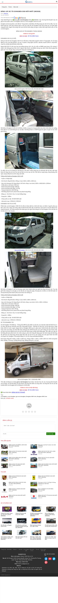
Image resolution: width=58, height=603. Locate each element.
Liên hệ (20, 549)
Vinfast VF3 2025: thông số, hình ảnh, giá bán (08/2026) (6, 514)
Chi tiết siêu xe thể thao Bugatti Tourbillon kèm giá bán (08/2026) (22, 526)
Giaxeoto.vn (24, 565)
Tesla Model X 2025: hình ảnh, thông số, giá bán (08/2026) (7, 538)
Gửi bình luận (50, 433)
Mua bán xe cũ (32, 550)
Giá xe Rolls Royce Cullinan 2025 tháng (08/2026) (50, 514)
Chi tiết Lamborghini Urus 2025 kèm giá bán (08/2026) (36, 514)
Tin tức (10, 6)
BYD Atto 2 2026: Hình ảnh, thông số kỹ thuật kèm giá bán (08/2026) (35, 538)
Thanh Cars (6, 13)
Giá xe (14, 549)
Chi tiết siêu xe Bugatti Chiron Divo (6, 526)
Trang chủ (4, 6)
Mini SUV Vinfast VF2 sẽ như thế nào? (21, 537)
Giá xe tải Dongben (20, 250)
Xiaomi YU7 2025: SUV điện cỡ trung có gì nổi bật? (50, 538)
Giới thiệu (9, 549)
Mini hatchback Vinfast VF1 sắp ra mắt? (35, 526)
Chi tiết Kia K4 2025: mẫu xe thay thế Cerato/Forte (51, 526)
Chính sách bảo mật (43, 550)
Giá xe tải (15, 6)
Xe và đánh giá (26, 550)
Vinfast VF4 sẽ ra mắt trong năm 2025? (21, 514)
